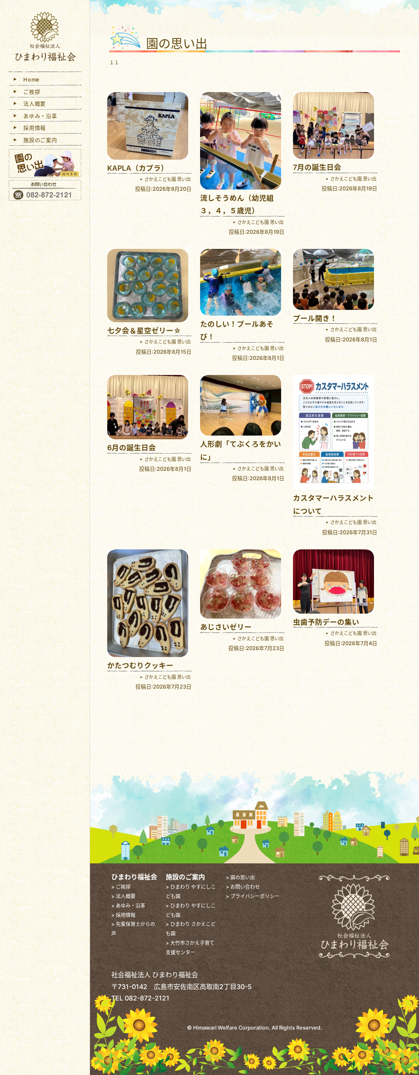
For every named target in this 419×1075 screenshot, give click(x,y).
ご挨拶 (29, 91)
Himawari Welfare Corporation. (231, 1028)
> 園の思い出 (240, 877)
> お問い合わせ (243, 887)
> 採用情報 (123, 915)
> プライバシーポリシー (252, 896)
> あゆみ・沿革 (128, 906)
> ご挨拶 (121, 887)
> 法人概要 (123, 896)
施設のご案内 (37, 140)
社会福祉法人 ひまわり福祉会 (45, 38)
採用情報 (32, 127)
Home (29, 79)
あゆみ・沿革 (37, 116)
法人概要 (32, 103)
